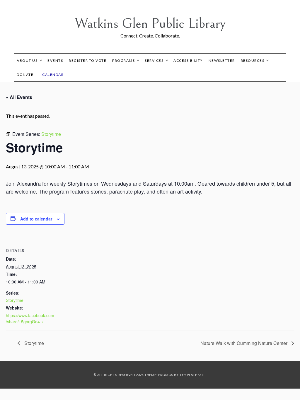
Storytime (14, 300)
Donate (25, 74)
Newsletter (222, 60)
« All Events (19, 97)
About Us (27, 60)
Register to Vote (87, 60)
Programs (123, 60)
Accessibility (188, 60)
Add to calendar (36, 219)
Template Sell (193, 375)
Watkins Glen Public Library (150, 24)
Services (154, 60)
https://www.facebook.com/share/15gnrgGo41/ (30, 318)
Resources (253, 60)
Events (55, 60)
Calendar (53, 74)
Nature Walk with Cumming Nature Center (244, 343)
